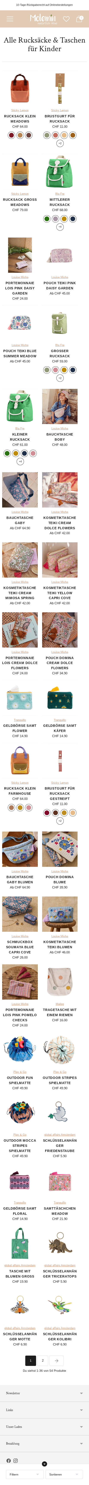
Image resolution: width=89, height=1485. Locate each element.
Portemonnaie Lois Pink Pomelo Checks (20, 1015)
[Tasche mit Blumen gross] (20, 1243)
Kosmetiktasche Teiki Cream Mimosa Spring (19, 593)
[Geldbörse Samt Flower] (20, 698)
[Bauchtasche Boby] (60, 406)
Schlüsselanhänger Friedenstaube (60, 1146)
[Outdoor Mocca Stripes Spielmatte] (20, 1113)
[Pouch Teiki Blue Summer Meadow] (20, 323)
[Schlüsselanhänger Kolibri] (60, 1306)
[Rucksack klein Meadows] (20, 88)
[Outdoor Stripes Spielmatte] (60, 1050)
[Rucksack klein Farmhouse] (20, 760)
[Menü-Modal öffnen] (10, 19)
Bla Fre (59, 193)
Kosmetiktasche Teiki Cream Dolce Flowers (59, 523)
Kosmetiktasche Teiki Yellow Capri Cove (59, 593)
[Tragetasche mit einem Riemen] (60, 982)
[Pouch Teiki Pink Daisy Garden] (60, 255)
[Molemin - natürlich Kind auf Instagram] (15, 1461)
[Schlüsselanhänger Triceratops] (60, 1243)
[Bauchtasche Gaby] (20, 490)
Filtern (14, 1474)
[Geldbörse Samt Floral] (20, 1180)
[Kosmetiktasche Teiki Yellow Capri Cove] (60, 560)
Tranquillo (20, 720)
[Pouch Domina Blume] (60, 849)
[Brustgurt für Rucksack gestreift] (60, 760)
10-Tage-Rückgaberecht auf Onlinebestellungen (44, 4)
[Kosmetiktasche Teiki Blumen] (60, 914)
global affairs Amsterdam (59, 1134)
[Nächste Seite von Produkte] (56, 1361)
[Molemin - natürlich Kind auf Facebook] (8, 1461)
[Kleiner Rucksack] (20, 406)
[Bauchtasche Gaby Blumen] (20, 849)
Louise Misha (20, 277)
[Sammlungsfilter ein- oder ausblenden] (44, 1464)
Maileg (60, 1004)
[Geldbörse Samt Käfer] (60, 698)
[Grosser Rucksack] (60, 323)
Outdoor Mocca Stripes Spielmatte (20, 1146)
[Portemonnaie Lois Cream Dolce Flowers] (20, 630)
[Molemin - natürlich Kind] (43, 19)
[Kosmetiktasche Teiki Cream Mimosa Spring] (20, 560)
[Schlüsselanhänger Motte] (20, 1306)
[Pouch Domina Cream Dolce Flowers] (60, 630)
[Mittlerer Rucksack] (60, 171)
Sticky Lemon (20, 110)
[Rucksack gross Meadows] (20, 171)
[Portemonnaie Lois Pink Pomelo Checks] (20, 982)
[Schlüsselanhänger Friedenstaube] (60, 1113)
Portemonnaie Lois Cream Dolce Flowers (20, 663)
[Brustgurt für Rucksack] (60, 88)
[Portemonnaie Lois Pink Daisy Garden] (20, 255)
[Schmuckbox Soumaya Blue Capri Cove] (20, 914)
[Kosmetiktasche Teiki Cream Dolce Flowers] (60, 490)
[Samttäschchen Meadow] (60, 1180)
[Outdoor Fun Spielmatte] (20, 1050)
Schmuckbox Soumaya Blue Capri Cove (20, 947)
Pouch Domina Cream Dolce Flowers (60, 663)
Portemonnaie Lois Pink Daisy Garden (20, 288)
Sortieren (55, 1474)
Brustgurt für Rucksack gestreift (60, 794)
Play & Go (19, 1072)
